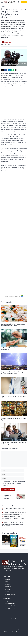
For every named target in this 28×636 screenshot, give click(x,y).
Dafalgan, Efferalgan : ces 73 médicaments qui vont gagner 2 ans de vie (13, 324)
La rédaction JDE (7, 42)
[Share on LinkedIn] (9, 70)
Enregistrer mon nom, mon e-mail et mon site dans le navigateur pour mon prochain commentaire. (14, 483)
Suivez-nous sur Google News (12, 296)
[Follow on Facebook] (12, 618)
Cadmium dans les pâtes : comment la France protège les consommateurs (13, 509)
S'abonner (24, 2)
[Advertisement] (14, 104)
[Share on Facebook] (5, 70)
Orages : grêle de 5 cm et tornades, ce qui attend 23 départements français (12, 372)
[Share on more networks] (16, 70)
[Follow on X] (14, 618)
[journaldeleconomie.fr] (9, 2)
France (3, 6)
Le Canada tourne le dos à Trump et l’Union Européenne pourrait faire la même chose (13, 524)
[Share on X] (2, 70)
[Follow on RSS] (16, 618)
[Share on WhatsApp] (12, 70)
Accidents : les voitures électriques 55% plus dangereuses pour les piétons (14, 513)
